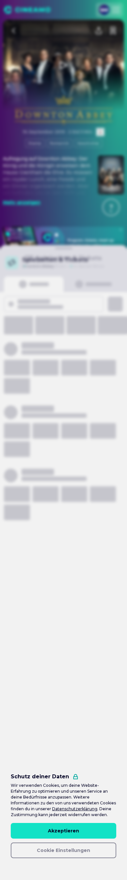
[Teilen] (99, 31)
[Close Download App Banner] (121, 230)
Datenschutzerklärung (74, 808)
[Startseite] (27, 10)
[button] (111, 207)
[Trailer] (63, 65)
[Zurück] (14, 31)
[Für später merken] (113, 31)
